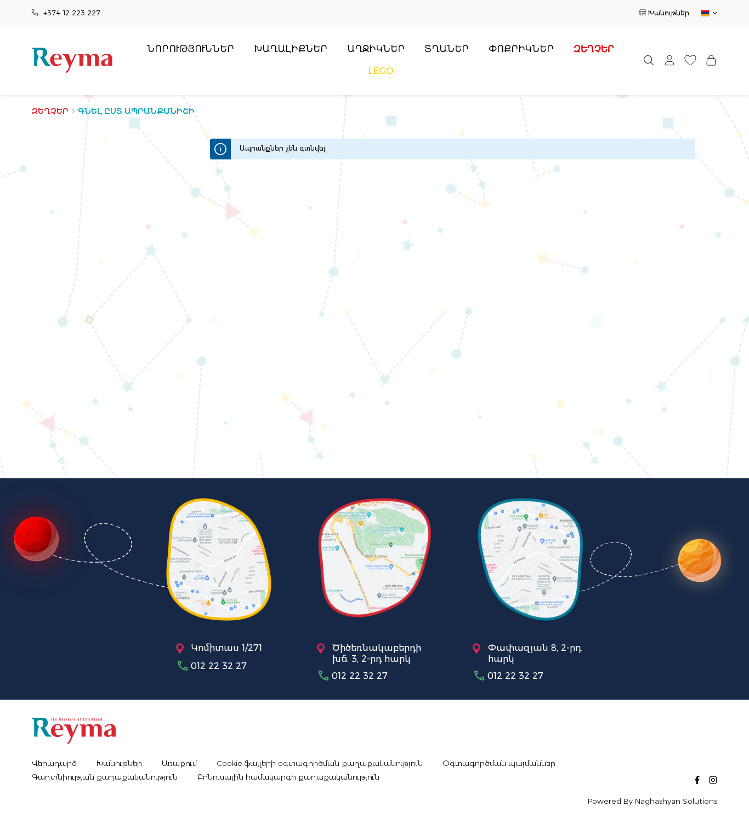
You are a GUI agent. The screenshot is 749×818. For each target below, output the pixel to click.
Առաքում (179, 763)
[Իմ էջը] (669, 60)
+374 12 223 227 (71, 13)
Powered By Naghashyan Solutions (652, 801)
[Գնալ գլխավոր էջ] (72, 60)
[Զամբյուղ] (711, 60)
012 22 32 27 (219, 666)
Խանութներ (668, 13)
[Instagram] (713, 779)
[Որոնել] (648, 60)
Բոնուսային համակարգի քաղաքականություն (288, 777)
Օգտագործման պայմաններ (498, 763)
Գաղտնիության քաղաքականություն (105, 777)
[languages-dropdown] (708, 13)
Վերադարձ (54, 763)
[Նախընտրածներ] (690, 60)
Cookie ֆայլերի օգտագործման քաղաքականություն (320, 763)
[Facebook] (697, 779)
